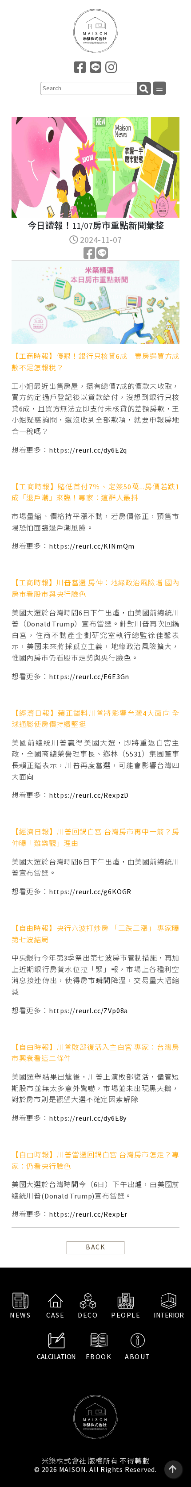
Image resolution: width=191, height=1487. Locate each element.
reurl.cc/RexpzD (102, 795)
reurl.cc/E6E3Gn (102, 676)
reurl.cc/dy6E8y (101, 1118)
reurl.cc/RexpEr (101, 1214)
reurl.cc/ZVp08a (102, 1010)
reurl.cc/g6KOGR (103, 891)
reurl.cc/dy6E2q (101, 450)
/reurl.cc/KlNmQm (103, 546)
